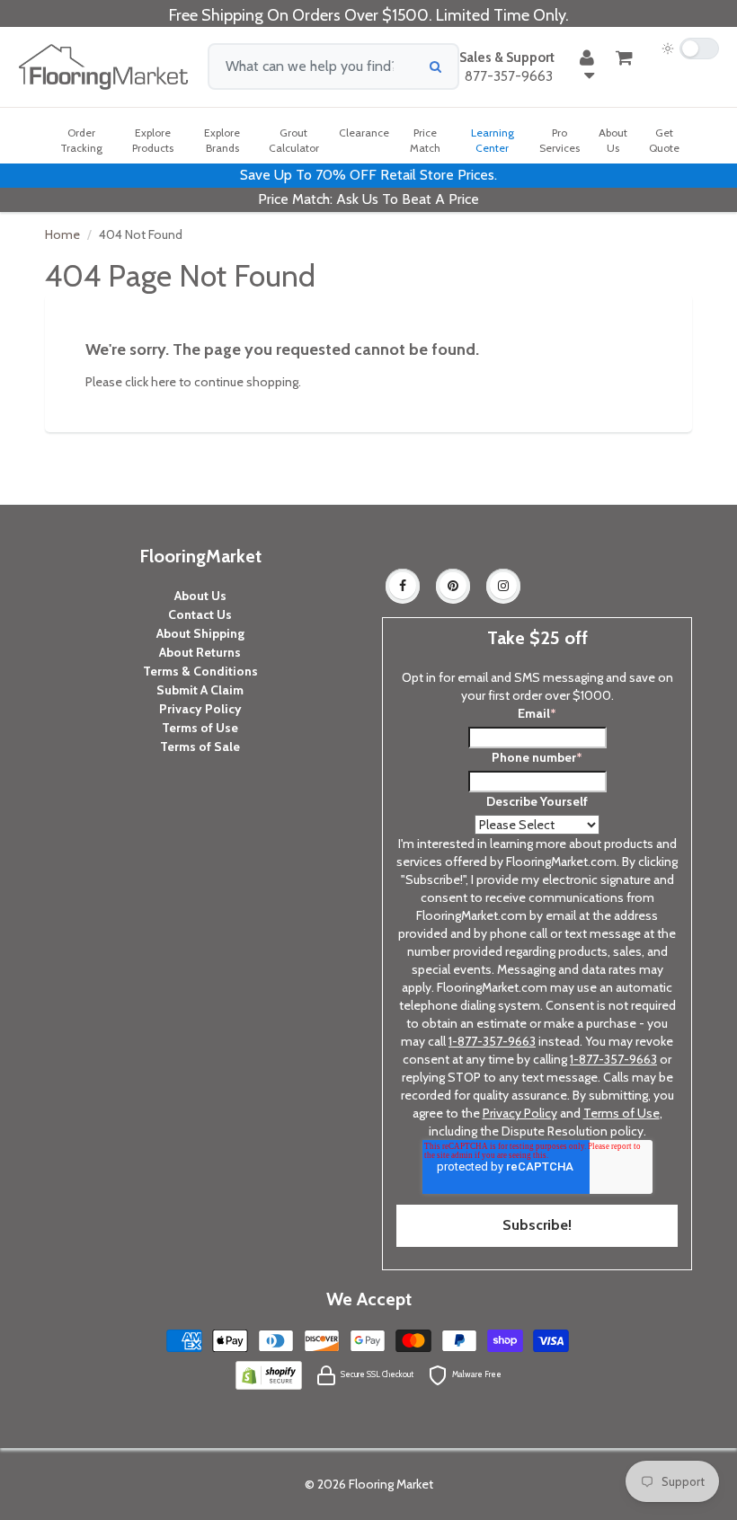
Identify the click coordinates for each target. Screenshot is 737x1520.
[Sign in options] (587, 66)
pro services (559, 140)
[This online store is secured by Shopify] (268, 1373)
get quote (664, 140)
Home (62, 234)
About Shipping (200, 633)
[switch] (690, 48)
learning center (492, 140)
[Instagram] (503, 585)
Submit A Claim (200, 690)
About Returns (200, 652)
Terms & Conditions (200, 671)
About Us (200, 596)
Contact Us (200, 614)
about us (613, 140)
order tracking (81, 140)
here (163, 382)
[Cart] (624, 57)
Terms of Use (200, 728)
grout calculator (294, 140)
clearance (364, 132)
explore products (152, 140)
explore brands (222, 140)
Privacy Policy (200, 709)
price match (425, 140)
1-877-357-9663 (492, 1041)
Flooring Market (391, 1484)
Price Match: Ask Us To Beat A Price (368, 199)
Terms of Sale (200, 746)
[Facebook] (402, 585)
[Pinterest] (453, 585)
